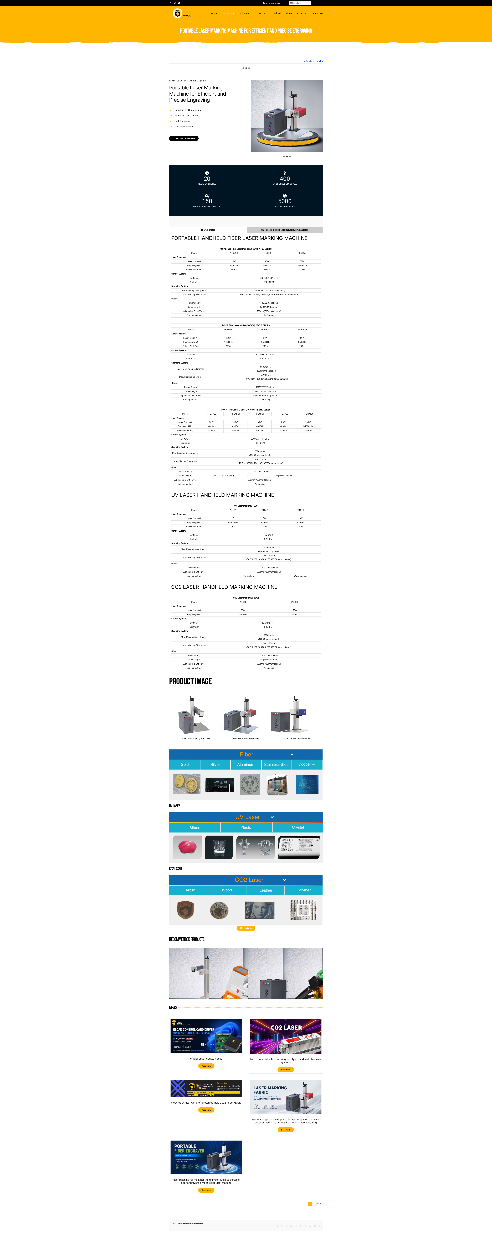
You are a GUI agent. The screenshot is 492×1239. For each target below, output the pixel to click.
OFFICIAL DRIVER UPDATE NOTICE (206, 1058)
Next (319, 61)
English (297, 3)
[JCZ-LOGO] (182, 9)
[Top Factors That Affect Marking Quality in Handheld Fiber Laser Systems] (285, 1021)
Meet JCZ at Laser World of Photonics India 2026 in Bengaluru (206, 1102)
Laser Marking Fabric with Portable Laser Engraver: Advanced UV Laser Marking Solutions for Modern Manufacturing (285, 1121)
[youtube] (179, 3)
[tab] (208, 230)
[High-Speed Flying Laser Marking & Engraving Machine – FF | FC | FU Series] (206, 950)
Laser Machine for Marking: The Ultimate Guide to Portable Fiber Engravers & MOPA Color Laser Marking (206, 1181)
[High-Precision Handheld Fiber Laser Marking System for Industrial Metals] (285, 950)
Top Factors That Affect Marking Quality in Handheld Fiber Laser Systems (285, 1061)
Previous (310, 61)
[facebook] (170, 3)
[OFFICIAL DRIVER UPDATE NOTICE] (206, 1021)
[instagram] (175, 3)
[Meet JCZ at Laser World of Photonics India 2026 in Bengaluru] (206, 1082)
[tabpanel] (246, 452)
